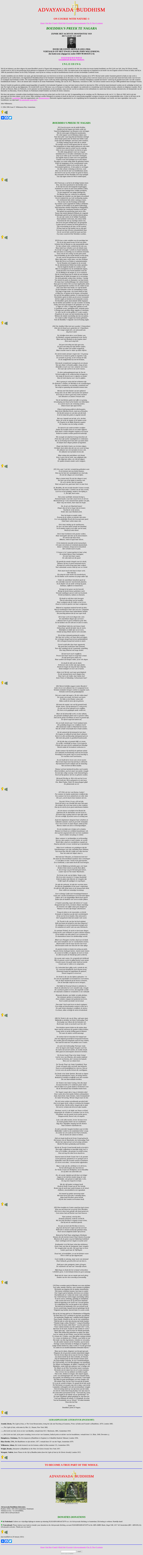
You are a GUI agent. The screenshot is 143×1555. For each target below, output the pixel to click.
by (70, 1553)
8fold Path (62, 23)
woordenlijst (16, 98)
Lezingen (100, 23)
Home (42, 23)
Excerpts (69, 23)
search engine (64, 1553)
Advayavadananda (79, 23)
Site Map (49, 23)
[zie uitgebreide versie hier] (28, 100)
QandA (55, 23)
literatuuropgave (44, 98)
